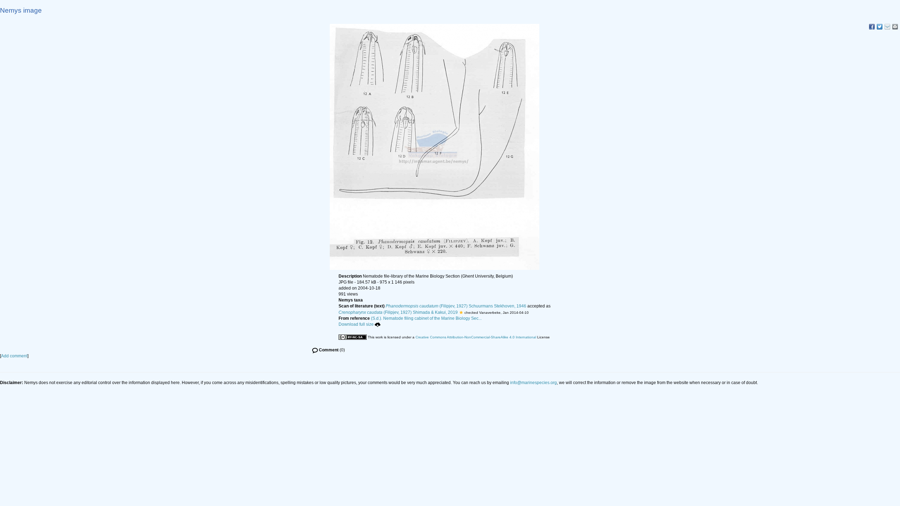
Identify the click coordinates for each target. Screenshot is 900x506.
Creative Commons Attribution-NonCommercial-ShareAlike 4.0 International (476, 337)
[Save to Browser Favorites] (887, 27)
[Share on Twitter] (879, 27)
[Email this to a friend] (895, 27)
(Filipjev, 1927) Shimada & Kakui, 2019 (398, 312)
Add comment (14, 355)
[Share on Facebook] (872, 27)
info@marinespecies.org (533, 382)
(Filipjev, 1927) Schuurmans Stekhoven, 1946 (456, 306)
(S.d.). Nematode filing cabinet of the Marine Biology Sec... (426, 318)
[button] (461, 312)
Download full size (356, 324)
